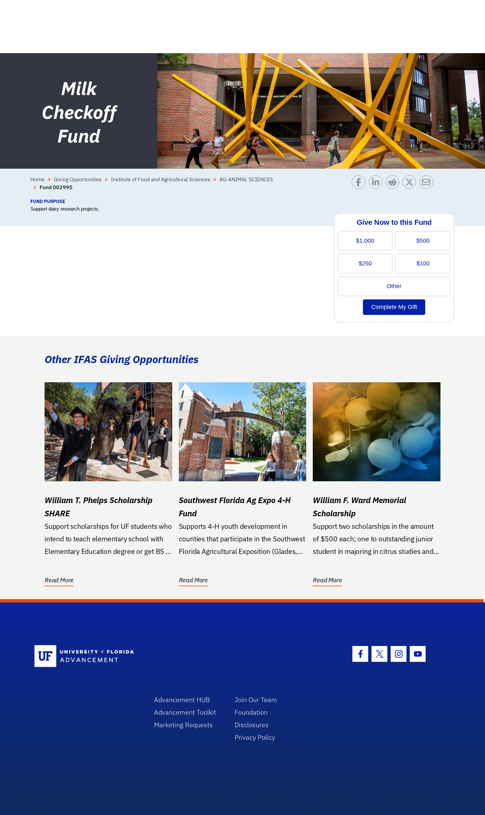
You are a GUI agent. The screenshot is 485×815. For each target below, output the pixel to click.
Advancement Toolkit (185, 712)
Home (37, 179)
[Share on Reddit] (394, 186)
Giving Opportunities (78, 179)
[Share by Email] (427, 186)
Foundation (251, 712)
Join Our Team (256, 699)
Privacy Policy (255, 737)
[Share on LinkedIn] (377, 186)
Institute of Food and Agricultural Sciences (160, 179)
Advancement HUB (182, 699)
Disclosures (252, 724)
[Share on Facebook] (360, 186)
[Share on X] (411, 186)
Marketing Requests (183, 724)
